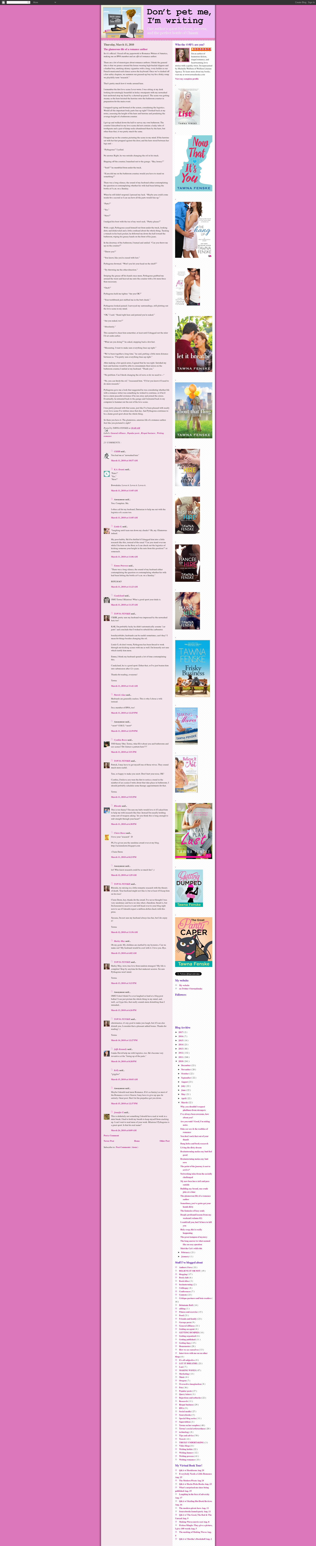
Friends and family (188, 1318)
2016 (181, 1036)
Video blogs (184, 1445)
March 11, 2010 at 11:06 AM (124, 556)
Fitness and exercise (188, 1311)
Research (183, 1401)
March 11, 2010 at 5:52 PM (123, 796)
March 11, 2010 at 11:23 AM (124, 586)
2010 (181, 1061)
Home (137, 1140)
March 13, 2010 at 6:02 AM (123, 953)
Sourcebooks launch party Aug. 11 (195, 1511)
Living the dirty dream (191, 1147)
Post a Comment (111, 1135)
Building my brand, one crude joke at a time (194, 1190)
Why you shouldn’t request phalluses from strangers (193, 1108)
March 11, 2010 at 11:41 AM (124, 685)
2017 (181, 1032)
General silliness (118, 433)
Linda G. (118, 526)
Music (182, 1376)
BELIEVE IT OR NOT (190, 1270)
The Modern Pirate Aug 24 (191, 1480)
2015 (181, 1040)
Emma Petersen (121, 565)
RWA (181, 1408)
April (184, 1098)
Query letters (185, 1394)
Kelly (116, 1070)
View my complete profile (187, 78)
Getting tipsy (185, 1342)
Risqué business (148, 433)
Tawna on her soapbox (189, 1425)
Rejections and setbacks (190, 1397)
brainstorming (186, 1284)
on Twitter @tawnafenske (190, 988)
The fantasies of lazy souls (192, 1210)
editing (182, 1308)
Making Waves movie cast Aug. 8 (194, 1521)
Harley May (119, 941)
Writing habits (186, 1449)
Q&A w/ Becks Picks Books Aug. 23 (195, 1483)
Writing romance (187, 1459)
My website (184, 985)
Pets (181, 1387)
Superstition (185, 1421)
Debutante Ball (186, 1305)
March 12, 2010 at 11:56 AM (124, 932)
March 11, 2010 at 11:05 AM (124, 490)
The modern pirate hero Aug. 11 (194, 1508)
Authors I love (186, 1267)
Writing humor (186, 1452)
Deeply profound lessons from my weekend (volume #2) (195, 1216)
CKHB (117, 451)
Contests (183, 1294)
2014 (181, 1044)
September (186, 1077)
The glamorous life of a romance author (126, 49)
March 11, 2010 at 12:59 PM (124, 730)
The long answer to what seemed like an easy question (195, 1242)
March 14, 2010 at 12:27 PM (124, 1040)
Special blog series (188, 1418)
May (183, 1094)
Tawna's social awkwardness (192, 1428)
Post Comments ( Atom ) (127, 1147)
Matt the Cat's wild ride (191, 1248)
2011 (181, 1057)
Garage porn (185, 1322)
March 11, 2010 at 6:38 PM (123, 823)
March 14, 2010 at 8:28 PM (123, 1061)
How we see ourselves (189, 1349)
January (185, 1256)
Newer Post (109, 1140)
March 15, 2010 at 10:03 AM (124, 1079)
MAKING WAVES (187, 1370)
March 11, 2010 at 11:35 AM (124, 604)
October (185, 1073)
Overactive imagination (190, 1383)
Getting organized (187, 1335)
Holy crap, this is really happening (191, 1231)
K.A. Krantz (119, 469)
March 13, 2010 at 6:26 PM (123, 1010)
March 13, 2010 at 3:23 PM (123, 983)
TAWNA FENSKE (122, 613)
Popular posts (133, 433)
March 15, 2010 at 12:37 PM (124, 1103)
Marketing (184, 1373)
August (184, 1081)
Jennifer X (119, 1112)
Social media (185, 1411)
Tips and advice (186, 1435)
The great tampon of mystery (193, 1236)
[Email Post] (137, 430)
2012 (181, 1052)
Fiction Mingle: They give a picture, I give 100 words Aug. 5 (193, 1527)
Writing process (186, 1456)
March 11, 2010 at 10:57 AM (124, 460)
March (184, 1102)
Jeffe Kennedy (120, 1049)
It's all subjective (187, 1359)
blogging (183, 1274)
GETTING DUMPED (189, 1332)
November (186, 1069)
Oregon (183, 1380)
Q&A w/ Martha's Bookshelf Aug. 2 (195, 1538)
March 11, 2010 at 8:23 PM (123, 856)
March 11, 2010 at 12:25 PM (124, 712)
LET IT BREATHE (188, 1363)
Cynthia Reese (121, 739)
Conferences (185, 1291)
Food (181, 1315)
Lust (181, 1366)
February (185, 1252)
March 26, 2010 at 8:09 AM (123, 1130)
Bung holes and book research (194, 1143)
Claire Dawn (120, 832)
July (183, 1085)
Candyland (119, 595)
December (186, 1065)
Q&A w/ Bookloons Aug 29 (191, 1470)
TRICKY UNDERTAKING (191, 1442)
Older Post (165, 1140)
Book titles (184, 1280)
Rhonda (118, 805)
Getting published (187, 1339)
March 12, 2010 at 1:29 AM (123, 874)
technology (184, 1431)
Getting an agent (187, 1328)
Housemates (185, 1346)
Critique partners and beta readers (195, 1298)
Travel (182, 1438)
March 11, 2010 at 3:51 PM (123, 751)
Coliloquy (184, 1287)
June (183, 1090)
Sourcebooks (185, 1414)
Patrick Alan (120, 694)
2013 (181, 1048)
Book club (184, 1277)
